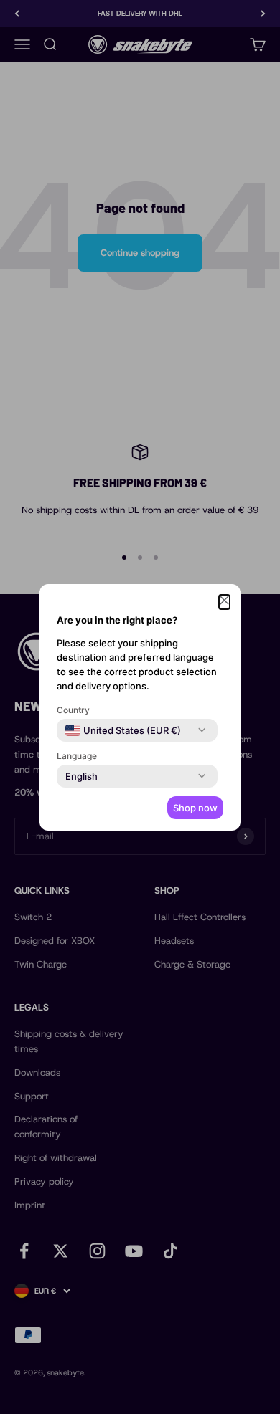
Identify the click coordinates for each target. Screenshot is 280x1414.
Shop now (195, 807)
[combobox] (123, 730)
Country (73, 709)
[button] (224, 602)
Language (77, 755)
